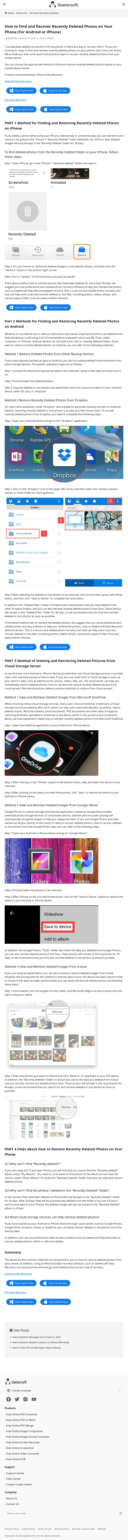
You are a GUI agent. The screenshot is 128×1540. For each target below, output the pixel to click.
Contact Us (12, 1527)
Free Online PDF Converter (21, 1437)
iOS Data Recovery (15, 100)
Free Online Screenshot (20, 1471)
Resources (21, 13)
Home (11, 13)
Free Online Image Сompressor (24, 1454)
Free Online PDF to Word (20, 1443)
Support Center (15, 1496)
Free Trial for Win (24, 90)
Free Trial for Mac (57, 90)
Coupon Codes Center (19, 1507)
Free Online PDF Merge (19, 1448)
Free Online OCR (15, 1482)
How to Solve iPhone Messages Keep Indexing (36, 1347)
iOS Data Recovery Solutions (44, 13)
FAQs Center (13, 1502)
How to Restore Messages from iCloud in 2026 (36, 1337)
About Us (11, 1521)
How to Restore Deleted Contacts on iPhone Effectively (40, 1342)
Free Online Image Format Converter (27, 1460)
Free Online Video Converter (22, 1476)
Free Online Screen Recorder (23, 1465)
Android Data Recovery (18, 81)
